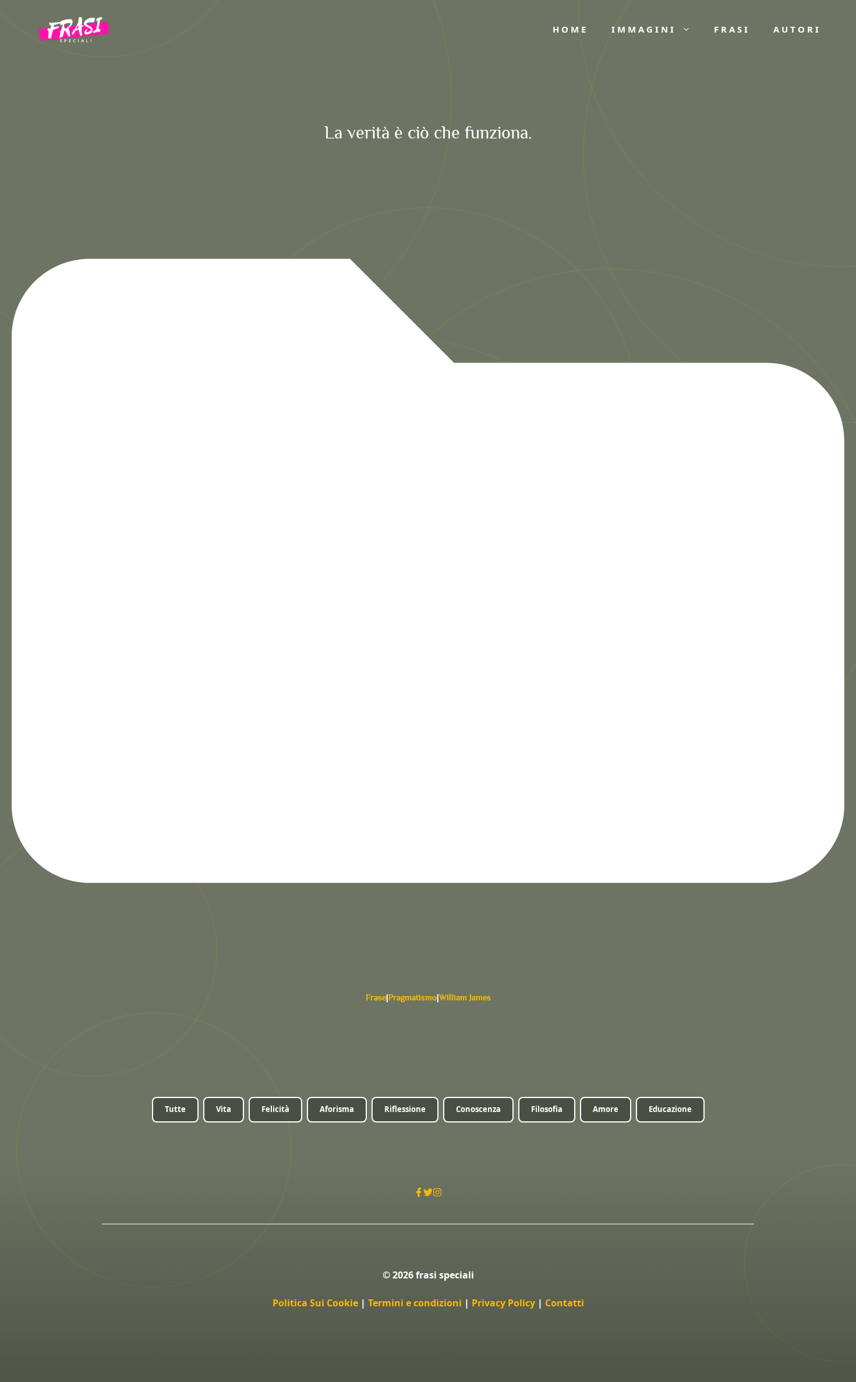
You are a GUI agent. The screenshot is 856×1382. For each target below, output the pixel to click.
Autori (797, 29)
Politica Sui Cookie (315, 1302)
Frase (376, 997)
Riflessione (405, 1109)
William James (465, 997)
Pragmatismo (412, 997)
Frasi (732, 29)
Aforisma (337, 1109)
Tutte (175, 1109)
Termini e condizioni (415, 1302)
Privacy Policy (504, 1302)
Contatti (564, 1302)
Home (570, 29)
